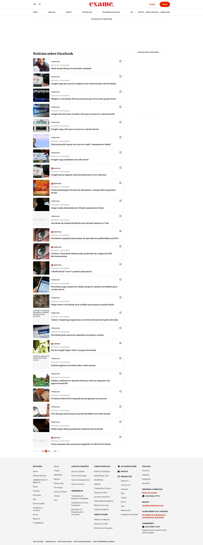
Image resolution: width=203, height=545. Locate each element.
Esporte (57, 479)
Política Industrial (101, 509)
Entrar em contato (149, 493)
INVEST (35, 12)
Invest (35, 514)
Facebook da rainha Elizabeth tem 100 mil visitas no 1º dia (80, 223)
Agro (123, 506)
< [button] (34, 451)
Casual (56, 471)
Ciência (57, 496)
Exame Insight (39, 503)
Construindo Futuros (102, 488)
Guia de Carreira (78, 484)
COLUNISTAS (38, 523)
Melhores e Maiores (102, 520)
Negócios (51, 12)
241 (49, 451)
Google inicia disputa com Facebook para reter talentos (78, 175)
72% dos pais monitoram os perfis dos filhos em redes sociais (80, 414)
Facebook (146, 483)
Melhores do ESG (101, 524)
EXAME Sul (98, 480)
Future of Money (60, 492)
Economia (37, 495)
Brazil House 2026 (101, 476)
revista (124, 471)
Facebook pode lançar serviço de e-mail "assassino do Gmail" (81, 144)
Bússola (97, 484)
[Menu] (34, 4)
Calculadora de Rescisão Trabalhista (79, 497)
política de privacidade (82, 541)
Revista (141, 12)
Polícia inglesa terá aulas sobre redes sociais (73, 365)
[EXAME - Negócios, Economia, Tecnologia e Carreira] (101, 4)
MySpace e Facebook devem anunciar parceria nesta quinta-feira (83, 99)
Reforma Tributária (102, 471)
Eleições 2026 (87, 12)
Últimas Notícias (39, 476)
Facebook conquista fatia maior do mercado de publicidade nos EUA (84, 238)
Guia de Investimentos (80, 480)
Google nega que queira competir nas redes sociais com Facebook (83, 83)
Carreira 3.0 (125, 485)
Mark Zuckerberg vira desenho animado (71, 68)
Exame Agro (59, 483)
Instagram (146, 479)
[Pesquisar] (39, 4)
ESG (132, 12)
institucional (38, 541)
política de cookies (64, 541)
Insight (69, 12)
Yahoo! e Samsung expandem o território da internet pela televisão (84, 320)
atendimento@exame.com (153, 505)
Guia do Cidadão (77, 471)
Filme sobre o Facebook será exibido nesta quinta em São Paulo (82, 304)
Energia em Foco (101, 492)
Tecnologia (58, 487)
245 (55, 451)
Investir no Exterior (102, 497)
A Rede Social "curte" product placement (71, 271)
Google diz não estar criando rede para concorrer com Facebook (83, 114)
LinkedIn (145, 475)
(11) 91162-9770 (152, 496)
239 (43, 451)
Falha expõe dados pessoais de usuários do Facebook (77, 429)
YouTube (145, 471)
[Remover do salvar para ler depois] (120, 61)
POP (55, 500)
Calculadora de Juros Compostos (79, 504)
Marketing (58, 475)
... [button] (40, 451)
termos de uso (50, 541)
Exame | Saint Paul (152, 12)
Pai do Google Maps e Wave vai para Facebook (73, 350)
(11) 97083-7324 (152, 527)
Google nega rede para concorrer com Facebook (75, 129)
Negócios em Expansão (103, 528)
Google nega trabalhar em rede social (69, 159)
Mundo (56, 466)
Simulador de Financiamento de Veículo (77, 512)
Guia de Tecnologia (79, 476)
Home (35, 471)
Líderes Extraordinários (103, 501)
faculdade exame (128, 466)
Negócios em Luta (101, 505)
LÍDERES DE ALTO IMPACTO (40, 481)
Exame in (124, 481)
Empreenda (125, 510)
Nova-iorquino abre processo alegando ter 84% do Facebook (81, 444)
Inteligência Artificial (111, 12)
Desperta (124, 489)
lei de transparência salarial (104, 541)
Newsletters (165, 12)
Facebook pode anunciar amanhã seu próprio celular (77, 335)
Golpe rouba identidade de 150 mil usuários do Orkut (77, 208)
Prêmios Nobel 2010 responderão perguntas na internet (79, 398)
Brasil (35, 487)
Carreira (36, 491)
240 (46, 451)
